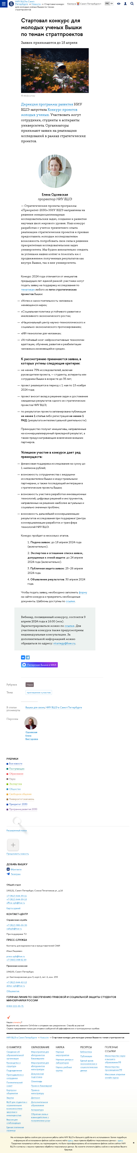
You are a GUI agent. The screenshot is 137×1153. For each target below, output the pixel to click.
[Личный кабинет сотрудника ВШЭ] (125, 3)
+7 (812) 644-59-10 (17, 899)
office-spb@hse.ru (16, 902)
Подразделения (14, 1070)
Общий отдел (14, 884)
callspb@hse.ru (14, 928)
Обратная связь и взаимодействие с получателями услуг (40, 1117)
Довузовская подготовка (37, 1075)
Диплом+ (35, 1097)
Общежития (13, 991)
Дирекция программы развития (47, 104)
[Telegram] (28, 657)
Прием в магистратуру (37, 1092)
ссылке (70, 601)
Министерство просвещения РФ (113, 1068)
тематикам (28, 289)
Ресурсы (86, 1047)
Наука (60, 1047)
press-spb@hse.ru (16, 956)
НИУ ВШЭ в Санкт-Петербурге (64, 707)
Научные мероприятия (62, 1053)
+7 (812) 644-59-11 (17, 895)
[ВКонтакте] (23, 657)
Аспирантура (37, 1109)
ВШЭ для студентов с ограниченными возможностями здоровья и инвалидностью (17, 1109)
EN (112, 3)
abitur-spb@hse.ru (16, 985)
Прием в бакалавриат (41, 1085)
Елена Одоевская (55, 194)
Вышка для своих (35, 707)
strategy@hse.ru (64, 643)
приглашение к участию (39, 692)
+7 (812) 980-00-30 (17, 925)
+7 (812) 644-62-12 (17, 982)
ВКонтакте (16, 869)
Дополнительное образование (39, 1104)
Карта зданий (13, 908)
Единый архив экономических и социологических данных (89, 1065)
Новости (44, 1037)
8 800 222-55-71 (15, 1006)
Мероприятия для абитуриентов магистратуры (40, 1066)
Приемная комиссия (17, 965)
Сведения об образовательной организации (15, 1055)
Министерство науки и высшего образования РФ (115, 1059)
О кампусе (14, 1047)
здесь (70, 1140)
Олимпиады (36, 1081)
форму (83, 592)
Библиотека (86, 1051)
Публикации (86, 1056)
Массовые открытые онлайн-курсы (115, 1076)
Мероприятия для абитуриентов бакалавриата (40, 1055)
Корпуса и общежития (12, 1092)
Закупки (10, 1097)
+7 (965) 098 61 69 (16, 959)
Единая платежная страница (15, 1129)
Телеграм (16, 873)
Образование (40, 1047)
